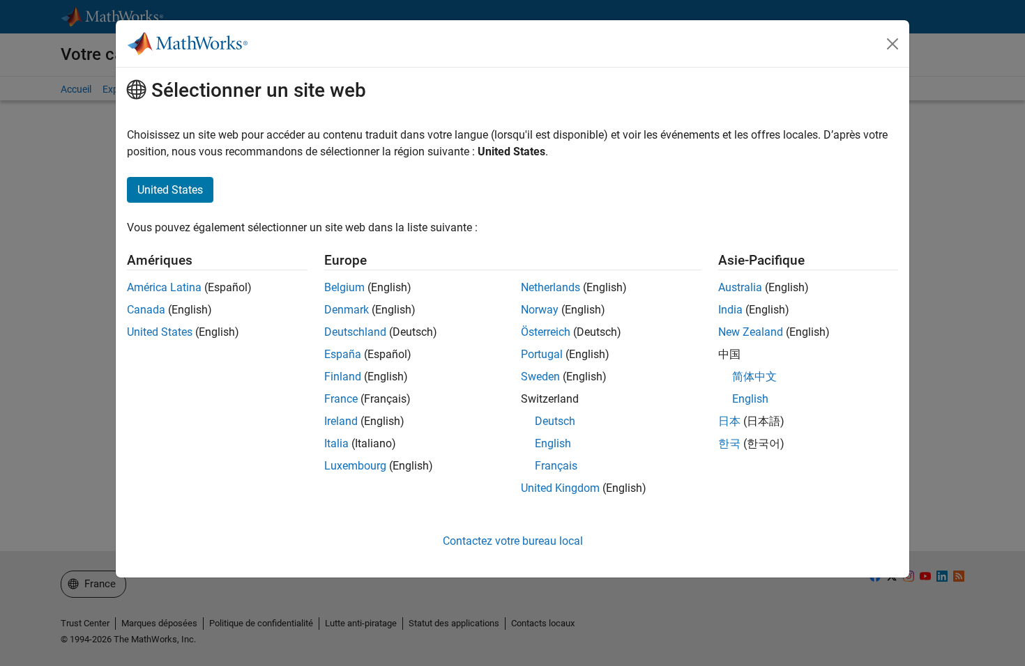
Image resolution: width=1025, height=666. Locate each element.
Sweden (540, 376)
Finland (342, 376)
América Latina (164, 287)
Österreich (545, 332)
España (342, 354)
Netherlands (550, 287)
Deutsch (555, 421)
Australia (740, 287)
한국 (729, 443)
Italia (336, 443)
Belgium (344, 287)
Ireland (341, 421)
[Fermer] (892, 44)
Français (556, 465)
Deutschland (355, 332)
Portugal (542, 354)
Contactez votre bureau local (513, 541)
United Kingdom (560, 488)
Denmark (346, 309)
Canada (146, 309)
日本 (729, 421)
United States (159, 332)
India (730, 309)
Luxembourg (355, 465)
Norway (540, 309)
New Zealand (750, 332)
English (553, 443)
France (341, 398)
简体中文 (754, 376)
